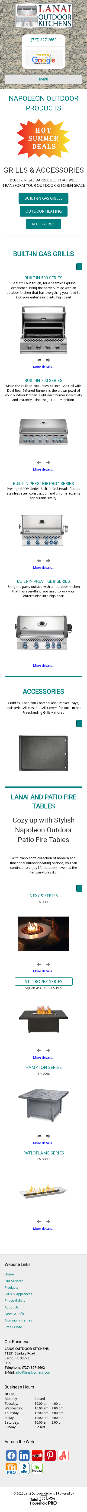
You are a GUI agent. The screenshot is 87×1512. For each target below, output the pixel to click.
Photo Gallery (15, 1300)
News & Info (14, 1313)
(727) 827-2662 (43, 39)
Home (9, 1274)
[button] (39, 360)
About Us (12, 1307)
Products (11, 1287)
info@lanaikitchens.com (33, 1372)
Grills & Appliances (18, 1294)
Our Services (14, 1281)
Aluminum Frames (18, 1320)
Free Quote (13, 1327)
